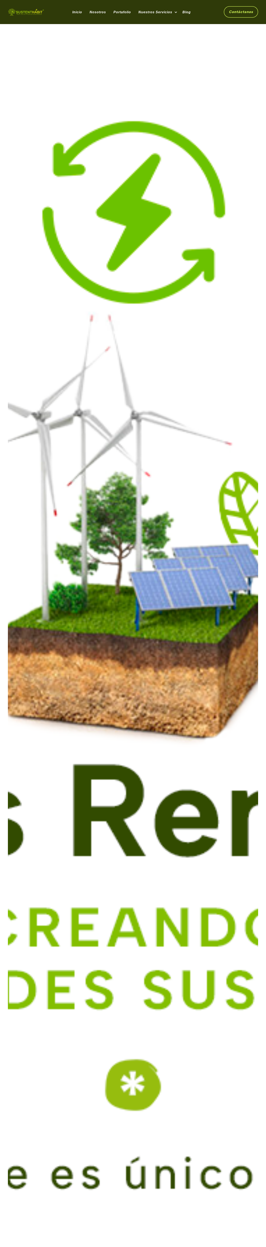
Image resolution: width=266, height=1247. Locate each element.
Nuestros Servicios (155, 12)
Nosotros (98, 12)
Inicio (77, 12)
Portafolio (122, 12)
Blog (186, 12)
